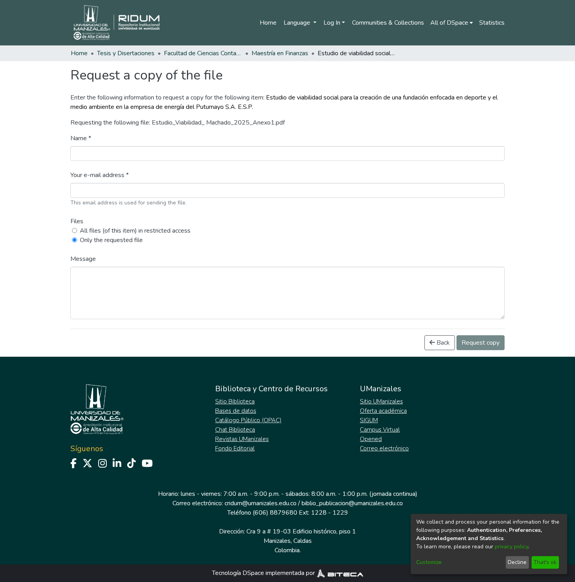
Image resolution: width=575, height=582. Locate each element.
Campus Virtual (380, 430)
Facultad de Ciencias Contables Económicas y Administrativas (203, 53)
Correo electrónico (384, 448)
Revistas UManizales (242, 439)
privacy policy (511, 546)
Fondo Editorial (235, 448)
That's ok (545, 562)
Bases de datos (235, 411)
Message (83, 259)
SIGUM (369, 420)
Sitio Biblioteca (235, 401)
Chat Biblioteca (235, 430)
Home (268, 22)
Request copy (481, 342)
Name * (80, 138)
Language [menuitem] (298, 22)
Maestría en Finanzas (280, 53)
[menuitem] (451, 23)
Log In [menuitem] (331, 22)
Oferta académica (383, 411)
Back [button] (442, 342)
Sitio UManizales (381, 401)
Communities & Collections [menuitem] (388, 22)
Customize (429, 562)
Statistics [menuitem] (492, 22)
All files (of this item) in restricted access (135, 230)
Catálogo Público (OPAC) (248, 420)
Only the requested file (111, 240)
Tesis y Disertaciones (126, 53)
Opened (371, 439)
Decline (517, 562)
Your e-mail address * (99, 175)
